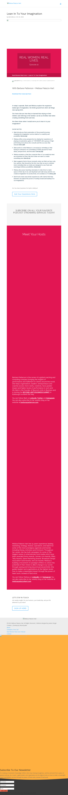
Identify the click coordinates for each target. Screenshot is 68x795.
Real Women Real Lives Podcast (16, 632)
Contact (9, 634)
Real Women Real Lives (19, 75)
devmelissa (11, 17)
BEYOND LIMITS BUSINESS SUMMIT (36, 392)
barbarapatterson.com (29, 402)
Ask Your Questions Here (24, 194)
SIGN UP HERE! (20, 608)
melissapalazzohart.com (21, 581)
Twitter (40, 398)
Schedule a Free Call (12, 629)
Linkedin (33, 398)
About (8, 627)
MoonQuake (23, 625)
